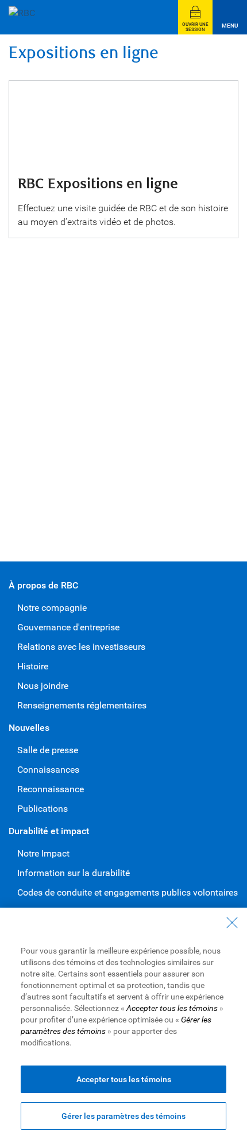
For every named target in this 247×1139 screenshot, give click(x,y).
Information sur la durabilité (73, 872)
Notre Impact (43, 853)
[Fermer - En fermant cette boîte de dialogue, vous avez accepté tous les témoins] (232, 922)
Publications (42, 808)
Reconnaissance (50, 789)
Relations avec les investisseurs (81, 646)
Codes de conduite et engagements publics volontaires (127, 892)
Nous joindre (42, 685)
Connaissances (48, 769)
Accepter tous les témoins (123, 1079)
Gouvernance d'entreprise (68, 627)
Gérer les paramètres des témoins (123, 1116)
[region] (123, 1023)
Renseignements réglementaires (81, 705)
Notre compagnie (52, 607)
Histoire (32, 666)
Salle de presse (47, 750)
